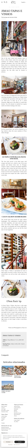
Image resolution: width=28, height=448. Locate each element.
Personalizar (10, 444)
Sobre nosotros (4, 406)
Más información (17, 444)
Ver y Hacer (3, 417)
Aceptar (19, 441)
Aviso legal (3, 409)
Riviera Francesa (17, 414)
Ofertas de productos (19, 418)
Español (23, 2)
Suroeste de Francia (17, 413)
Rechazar (8, 441)
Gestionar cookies (4, 411)
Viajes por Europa (4, 430)
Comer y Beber (4, 416)
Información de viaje (6, 425)
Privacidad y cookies (5, 410)
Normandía (16, 409)
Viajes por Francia (18, 404)
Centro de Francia (17, 407)
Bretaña (15, 410)
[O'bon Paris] (13, 2)
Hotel (2, 420)
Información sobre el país (6, 428)
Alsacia (15, 415)
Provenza (15, 411)
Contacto (3, 407)
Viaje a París (4, 414)
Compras (3, 418)
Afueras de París (17, 406)
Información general (5, 427)
